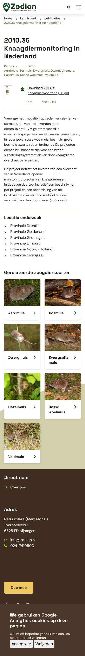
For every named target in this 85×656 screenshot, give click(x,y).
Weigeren (44, 643)
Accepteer (21, 643)
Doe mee (19, 587)
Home (8, 18)
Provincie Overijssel (26, 255)
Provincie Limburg (25, 243)
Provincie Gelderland (28, 231)
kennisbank (28, 18)
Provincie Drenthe (25, 225)
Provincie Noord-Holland (31, 249)
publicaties (52, 18)
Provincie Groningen (27, 237)
